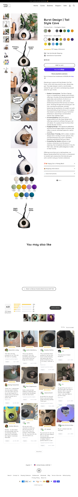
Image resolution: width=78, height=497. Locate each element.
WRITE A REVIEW (55, 307)
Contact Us (16, 475)
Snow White (53, 30)
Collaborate (35, 475)
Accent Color (52, 36)
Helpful (7, 361)
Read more (7, 399)
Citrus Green (60, 39)
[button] (59, 49)
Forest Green (64, 30)
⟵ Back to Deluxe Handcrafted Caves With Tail (39, 289)
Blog (49, 475)
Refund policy (66, 475)
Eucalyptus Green (45, 30)
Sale (65, 6)
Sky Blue (53, 44)
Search (10, 475)
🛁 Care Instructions (50, 173)
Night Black (60, 30)
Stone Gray (57, 30)
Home (36, 6)
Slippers (58, 6)
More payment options (59, 74)
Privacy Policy (36, 477)
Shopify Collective (26, 475)
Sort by (63, 327)
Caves (42, 6)
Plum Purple (72, 39)
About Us (43, 477)
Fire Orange (72, 30)
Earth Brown (49, 30)
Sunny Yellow (45, 44)
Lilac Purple (64, 39)
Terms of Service (56, 475)
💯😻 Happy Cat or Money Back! (54, 163)
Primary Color (54, 27)
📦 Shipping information (51, 168)
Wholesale (43, 475)
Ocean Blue (68, 30)
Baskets (50, 6)
